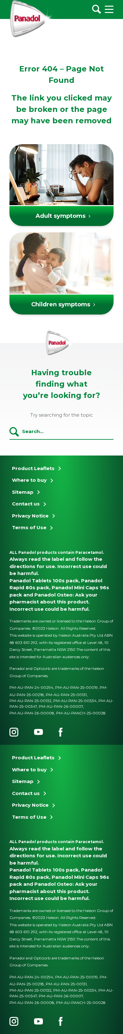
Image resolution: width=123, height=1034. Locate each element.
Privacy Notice (30, 516)
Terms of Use (29, 527)
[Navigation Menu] (109, 9)
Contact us (26, 504)
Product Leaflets (33, 468)
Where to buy (29, 480)
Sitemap (22, 492)
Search (14, 432)
